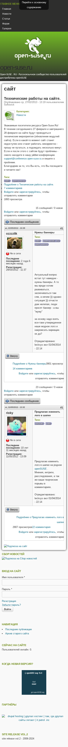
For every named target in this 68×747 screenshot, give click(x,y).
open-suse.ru (16, 68)
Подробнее (29, 184)
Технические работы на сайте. (32, 98)
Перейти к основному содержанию (34, 5)
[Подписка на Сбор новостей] (19, 558)
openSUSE (41, 468)
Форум (5, 23)
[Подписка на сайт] (15, 546)
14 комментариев (22, 368)
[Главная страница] (33, 59)
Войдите (9, 191)
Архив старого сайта (17, 633)
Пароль (7, 589)
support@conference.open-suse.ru (23, 158)
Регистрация (9, 601)
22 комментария (41, 527)
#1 (61, 228)
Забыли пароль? (11, 604)
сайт (7, 181)
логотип (39, 423)
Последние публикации (18, 629)
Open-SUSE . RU (51, 241)
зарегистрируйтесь (30, 191)
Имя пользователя (13, 577)
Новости (6, 13)
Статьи (6, 18)
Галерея (6, 28)
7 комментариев (13, 188)
